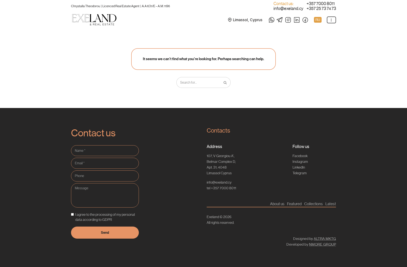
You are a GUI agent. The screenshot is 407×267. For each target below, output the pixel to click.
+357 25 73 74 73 (321, 9)
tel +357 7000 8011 (221, 188)
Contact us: (283, 4)
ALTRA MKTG (325, 239)
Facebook (300, 156)
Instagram (300, 161)
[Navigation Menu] (331, 20)
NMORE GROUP (322, 244)
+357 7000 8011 (321, 4)
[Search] (225, 82)
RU (317, 20)
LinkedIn (299, 167)
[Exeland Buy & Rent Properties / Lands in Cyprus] (94, 19)
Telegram (300, 173)
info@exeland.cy (288, 9)
